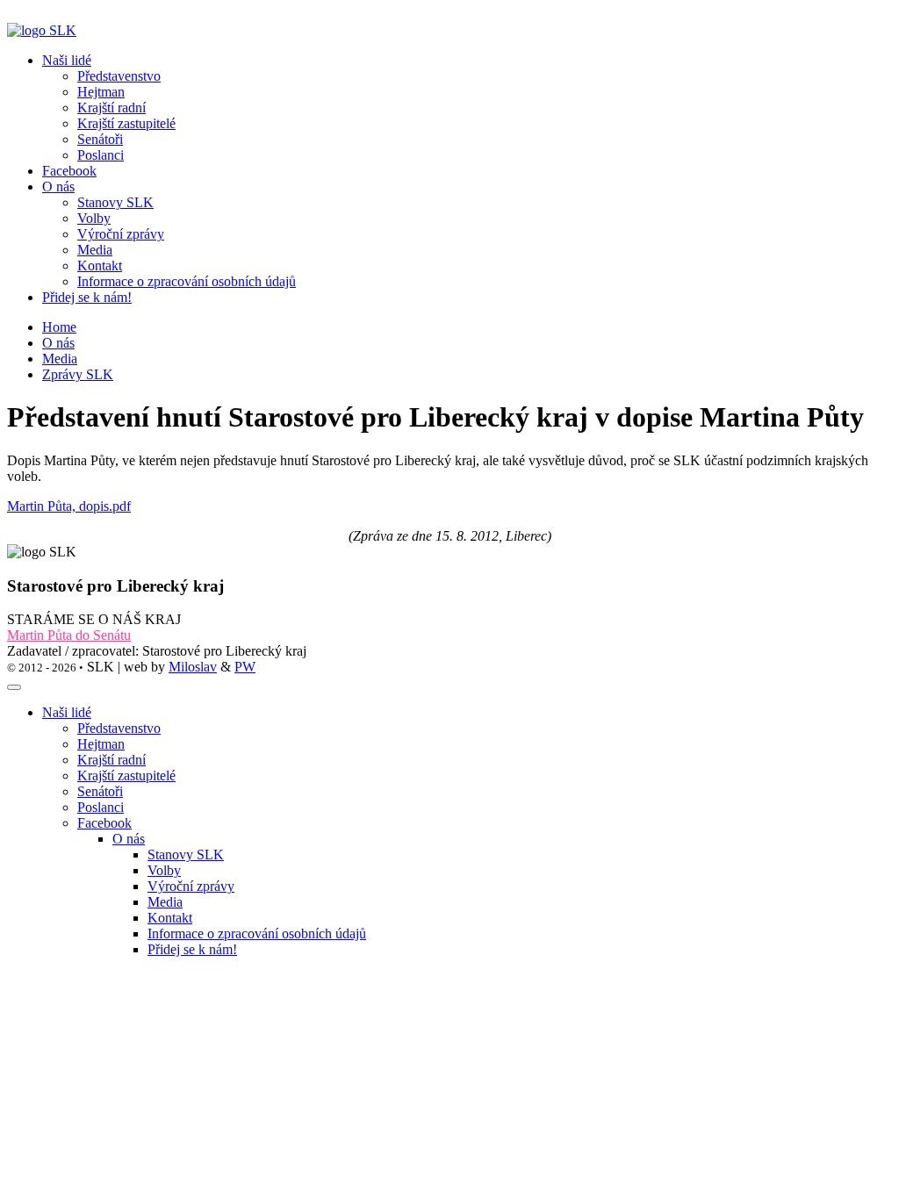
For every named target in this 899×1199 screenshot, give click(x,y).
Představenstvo (119, 728)
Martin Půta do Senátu (69, 635)
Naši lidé (66, 712)
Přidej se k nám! (87, 297)
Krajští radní (111, 759)
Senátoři (100, 791)
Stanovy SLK (185, 854)
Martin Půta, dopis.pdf (69, 506)
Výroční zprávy (190, 886)
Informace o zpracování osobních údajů (256, 933)
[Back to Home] (41, 30)
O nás (58, 342)
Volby (164, 870)
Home (59, 326)
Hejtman (101, 743)
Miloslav (193, 666)
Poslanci (100, 807)
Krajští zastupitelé (126, 775)
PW (244, 666)
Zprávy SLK (77, 374)
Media (59, 358)
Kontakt (169, 917)
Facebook (69, 170)
